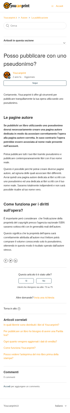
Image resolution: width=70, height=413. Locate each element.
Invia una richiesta (44, 297)
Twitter (10, 261)
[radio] (26, 280)
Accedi (7, 386)
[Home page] (16, 7)
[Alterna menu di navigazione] (52, 6)
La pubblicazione (39, 17)
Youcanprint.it (10, 17)
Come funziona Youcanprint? (20, 347)
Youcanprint (19, 72)
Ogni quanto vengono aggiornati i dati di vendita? (30, 341)
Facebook (6, 261)
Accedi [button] (59, 6)
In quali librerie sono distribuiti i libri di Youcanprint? (31, 324)
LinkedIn (15, 261)
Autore (24, 17)
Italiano (59, 405)
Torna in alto (10, 308)
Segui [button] (35, 83)
